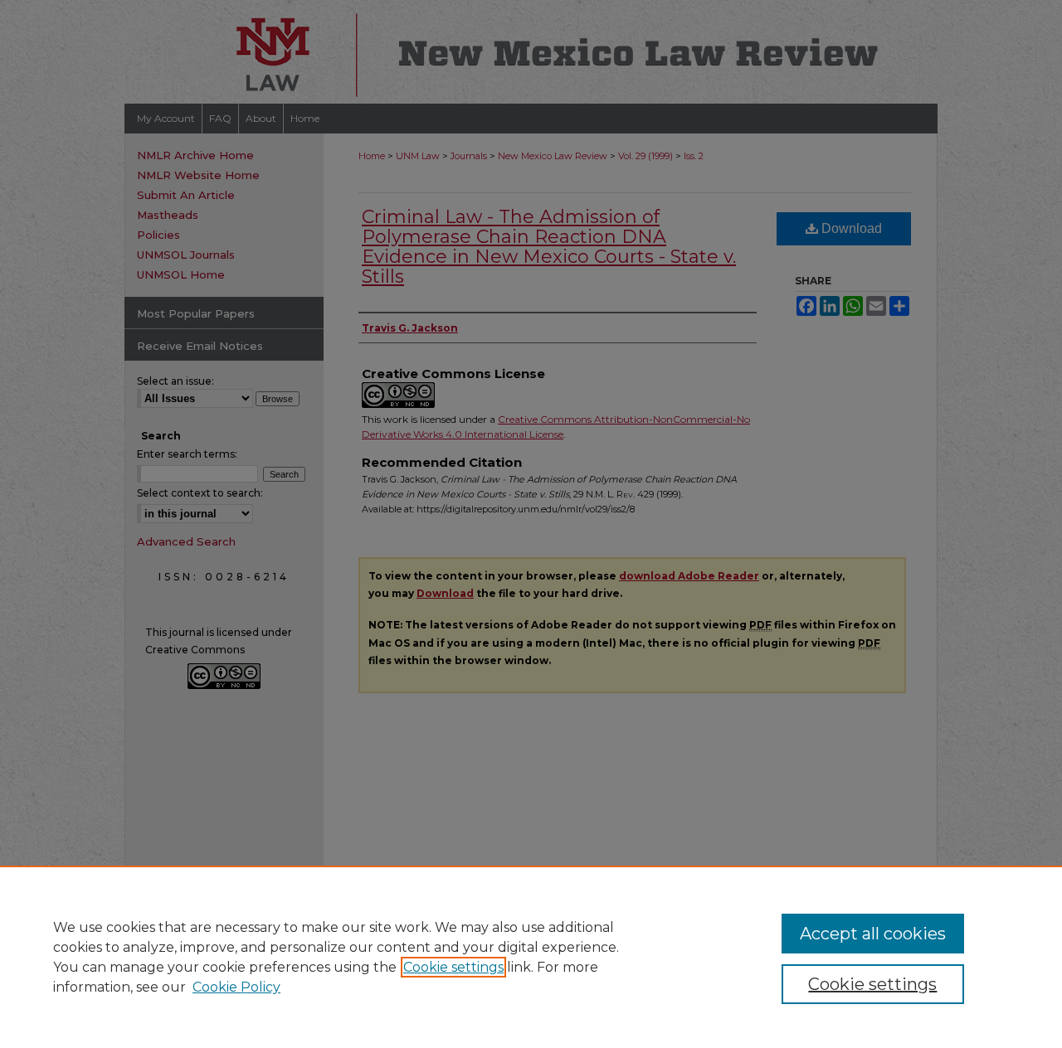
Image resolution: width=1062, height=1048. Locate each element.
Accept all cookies (873, 934)
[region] (531, 957)
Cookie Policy (236, 987)
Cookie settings (453, 967)
